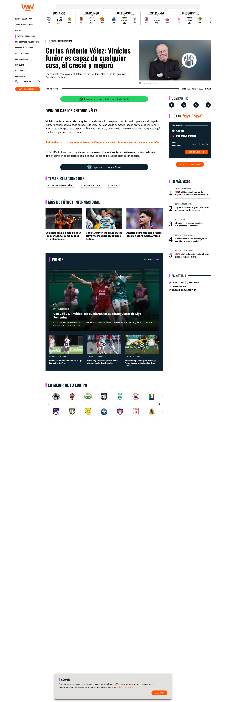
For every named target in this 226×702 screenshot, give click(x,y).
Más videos (148, 259)
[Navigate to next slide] (159, 404)
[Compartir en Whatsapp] (196, 105)
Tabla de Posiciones (24, 24)
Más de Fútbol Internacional (74, 202)
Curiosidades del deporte (27, 42)
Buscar (28, 81)
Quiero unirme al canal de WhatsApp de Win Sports (106, 99)
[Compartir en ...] (208, 105)
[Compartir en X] (183, 105)
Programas (20, 76)
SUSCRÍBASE (30, 89)
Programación (21, 59)
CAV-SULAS (19, 65)
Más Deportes (21, 70)
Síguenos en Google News (107, 167)
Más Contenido (22, 53)
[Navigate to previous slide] (49, 404)
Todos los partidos (190, 164)
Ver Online (194, 152)
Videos (57, 259)
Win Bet (18, 30)
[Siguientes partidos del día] (208, 18)
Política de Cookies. (125, 687)
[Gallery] (104, 404)
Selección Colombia (24, 47)
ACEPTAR (159, 692)
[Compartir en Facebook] (171, 105)
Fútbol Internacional (26, 36)
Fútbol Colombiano (23, 19)
